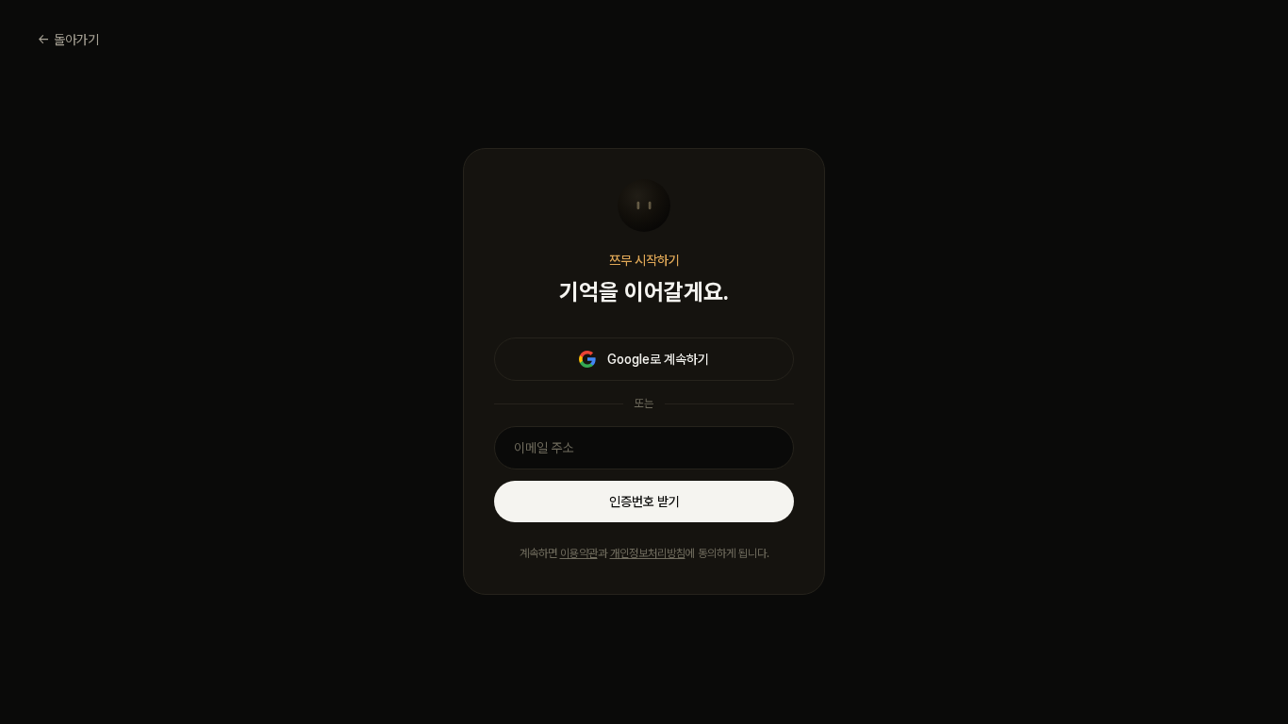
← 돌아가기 (68, 39)
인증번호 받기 (644, 501)
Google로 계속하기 (658, 359)
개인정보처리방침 (647, 553)
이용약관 (579, 553)
